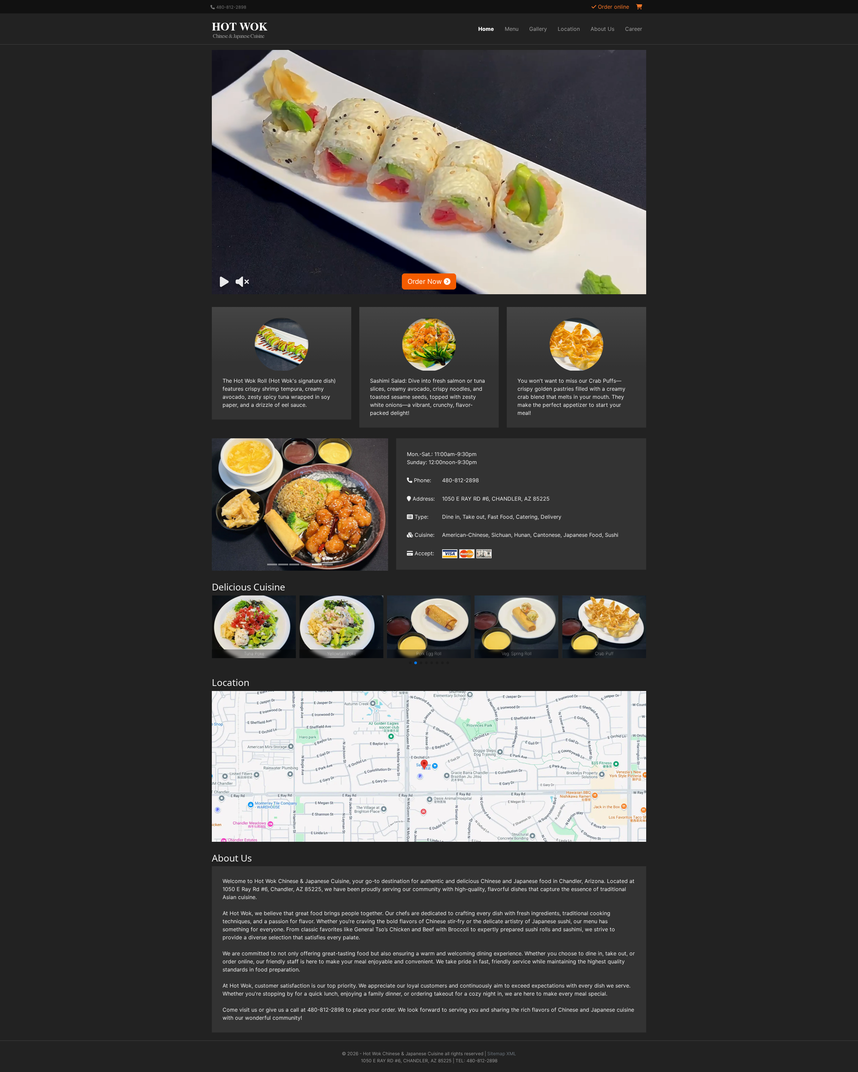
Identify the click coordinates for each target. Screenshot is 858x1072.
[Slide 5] (317, 564)
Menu (511, 28)
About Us (602, 28)
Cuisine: (423, 534)
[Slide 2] (283, 564)
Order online (612, 6)
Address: (423, 498)
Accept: (423, 553)
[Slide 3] (294, 564)
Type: (420, 516)
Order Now (426, 281)
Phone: (421, 480)
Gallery (538, 28)
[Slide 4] (306, 564)
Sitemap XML (501, 1053)
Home (486, 28)
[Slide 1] (272, 564)
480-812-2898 (230, 7)
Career (633, 28)
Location (569, 28)
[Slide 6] (328, 564)
